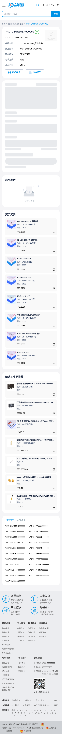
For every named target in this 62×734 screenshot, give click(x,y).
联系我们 (21, 667)
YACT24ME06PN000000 (39, 548)
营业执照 (27, 731)
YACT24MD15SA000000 (39, 543)
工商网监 (52, 728)
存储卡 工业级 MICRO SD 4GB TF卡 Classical (35, 384)
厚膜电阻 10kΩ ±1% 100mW (28, 315)
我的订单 (50, 5)
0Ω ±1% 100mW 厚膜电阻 (27, 240)
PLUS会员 (6, 645)
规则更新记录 (7, 667)
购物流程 (5, 633)
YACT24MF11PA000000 (14, 554)
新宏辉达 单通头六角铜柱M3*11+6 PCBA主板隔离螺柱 (38, 440)
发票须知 (20, 633)
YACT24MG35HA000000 (39, 565)
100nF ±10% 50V (24, 259)
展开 (56, 700)
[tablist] (31, 519)
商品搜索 (5, 637)
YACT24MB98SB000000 (15, 537)
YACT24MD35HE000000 (15, 548)
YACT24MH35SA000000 (15, 576)
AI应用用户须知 (8, 683)
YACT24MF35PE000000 (38, 559)
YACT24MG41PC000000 (15, 570)
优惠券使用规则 (8, 649)
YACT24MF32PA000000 (14, 559)
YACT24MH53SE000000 (39, 576)
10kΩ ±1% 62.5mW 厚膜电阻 (28, 334)
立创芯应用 (16, 700)
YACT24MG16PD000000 (15, 565)
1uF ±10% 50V (23, 352)
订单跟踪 (31, 637)
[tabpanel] (31, 555)
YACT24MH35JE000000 (38, 570)
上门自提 (20, 641)
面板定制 (28, 700)
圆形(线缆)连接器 (15, 24)
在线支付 (20, 628)
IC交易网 (26, 705)
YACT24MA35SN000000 (15, 526)
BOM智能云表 (7, 653)
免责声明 (5, 675)
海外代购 (31, 633)
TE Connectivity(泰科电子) (31, 43)
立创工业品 (40, 700)
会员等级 (5, 641)
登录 (37, 5)
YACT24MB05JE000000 (14, 532)
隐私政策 (5, 663)
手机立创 (21, 671)
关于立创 (21, 663)
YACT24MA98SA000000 (38, 526)
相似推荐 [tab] (10, 519)
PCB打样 (15, 705)
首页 (3, 24)
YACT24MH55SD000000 (15, 581)
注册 (43, 5)
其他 (13, 710)
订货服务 (31, 628)
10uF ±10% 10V (23, 296)
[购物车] (58, 5)
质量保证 (31, 641)
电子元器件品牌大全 (42, 705)
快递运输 (20, 637)
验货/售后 (43, 633)
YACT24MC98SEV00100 (15, 543)
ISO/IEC (9, 731)
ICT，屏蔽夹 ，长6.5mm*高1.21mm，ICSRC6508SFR (38, 459)
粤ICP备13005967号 (35, 728)
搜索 (56, 14)
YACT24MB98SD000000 (39, 537)
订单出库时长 (44, 628)
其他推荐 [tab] (21, 519)
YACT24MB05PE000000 (38, 532)
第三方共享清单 (8, 679)
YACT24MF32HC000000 (39, 554)
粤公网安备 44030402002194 (14, 728)
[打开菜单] (4, 5)
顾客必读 (5, 628)
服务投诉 (42, 637)
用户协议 (5, 671)
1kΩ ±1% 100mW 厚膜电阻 (27, 221)
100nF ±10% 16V (24, 278)
